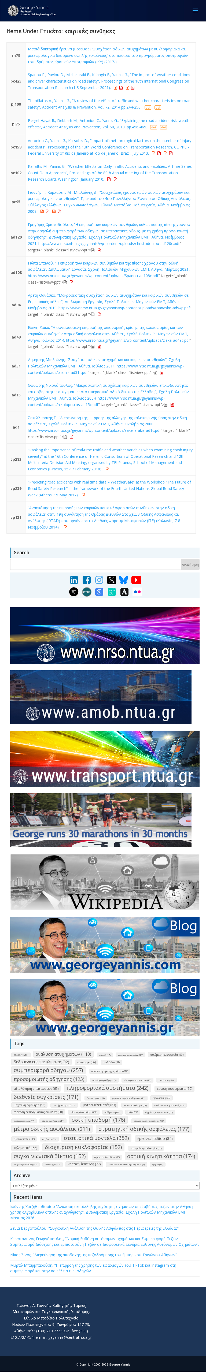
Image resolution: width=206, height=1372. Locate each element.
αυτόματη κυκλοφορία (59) (166, 1055)
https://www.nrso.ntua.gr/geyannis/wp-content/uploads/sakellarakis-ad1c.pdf (94, 430)
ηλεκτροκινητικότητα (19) (137, 1080)
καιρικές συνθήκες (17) (25, 1164)
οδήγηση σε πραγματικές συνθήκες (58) (38, 1112)
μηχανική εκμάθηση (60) (29, 1105)
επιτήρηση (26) (166, 1080)
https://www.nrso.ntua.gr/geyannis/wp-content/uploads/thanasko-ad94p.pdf (124, 307)
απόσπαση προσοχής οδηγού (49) (109, 1071)
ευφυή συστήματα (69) (174, 1088)
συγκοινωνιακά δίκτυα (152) (50, 1156)
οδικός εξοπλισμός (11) (53, 1120)
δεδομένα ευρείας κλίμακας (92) (41, 1061)
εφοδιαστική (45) (161, 1098)
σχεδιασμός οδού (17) (24, 1120)
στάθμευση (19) (112, 1112)
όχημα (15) (157, 1164)
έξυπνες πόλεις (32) (24, 1139)
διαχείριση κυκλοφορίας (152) (83, 1147)
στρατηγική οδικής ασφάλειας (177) (144, 1128)
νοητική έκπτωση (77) (84, 1164)
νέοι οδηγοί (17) (52, 1164)
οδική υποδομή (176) (98, 1119)
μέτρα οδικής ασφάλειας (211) (52, 1128)
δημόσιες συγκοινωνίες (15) (159, 1112)
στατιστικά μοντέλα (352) (96, 1138)
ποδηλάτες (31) (112, 1062)
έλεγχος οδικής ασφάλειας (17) (149, 1120)
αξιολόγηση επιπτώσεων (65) (36, 1088)
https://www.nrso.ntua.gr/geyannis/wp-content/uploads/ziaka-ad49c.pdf (128, 340)
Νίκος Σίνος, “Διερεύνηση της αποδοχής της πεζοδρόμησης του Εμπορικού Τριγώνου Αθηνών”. (94, 1254)
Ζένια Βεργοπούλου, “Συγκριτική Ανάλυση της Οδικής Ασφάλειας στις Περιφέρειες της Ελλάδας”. (94, 1228)
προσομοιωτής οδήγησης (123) (49, 1079)
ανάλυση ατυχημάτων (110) (63, 1054)
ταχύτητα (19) (49, 1138)
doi (148, 107)
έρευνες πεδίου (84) (155, 1138)
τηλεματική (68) (25, 1148)
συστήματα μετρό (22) (64, 1105)
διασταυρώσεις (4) (96, 1097)
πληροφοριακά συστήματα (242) (107, 1087)
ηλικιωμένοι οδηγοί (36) (84, 1112)
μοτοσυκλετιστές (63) (99, 1105)
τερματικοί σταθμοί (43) (107, 1157)
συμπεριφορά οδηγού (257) (48, 1070)
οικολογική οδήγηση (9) (104, 1080)
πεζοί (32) (133, 1112)
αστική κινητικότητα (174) (161, 1156)
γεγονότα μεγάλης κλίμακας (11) (128, 1097)
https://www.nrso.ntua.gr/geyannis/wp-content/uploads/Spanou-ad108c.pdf (93, 275)
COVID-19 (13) (21, 1054)
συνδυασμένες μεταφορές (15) (169, 1105)
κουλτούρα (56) (86, 1062)
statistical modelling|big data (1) (126, 1164)
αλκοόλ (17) (105, 1054)
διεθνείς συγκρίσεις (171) (46, 1096)
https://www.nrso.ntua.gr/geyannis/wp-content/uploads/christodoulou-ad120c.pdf (108, 243)
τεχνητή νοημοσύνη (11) (130, 1054)
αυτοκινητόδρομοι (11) (135, 1105)
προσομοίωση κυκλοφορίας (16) (146, 1148)
